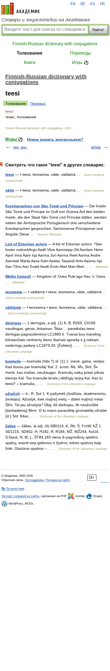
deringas (13, 323)
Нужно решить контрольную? (55, 139)
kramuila (13, 361)
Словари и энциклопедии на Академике (45, 19)
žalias (10, 426)
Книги (29, 62)
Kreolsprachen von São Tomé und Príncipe (44, 206)
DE (82, 4)
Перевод (37, 103)
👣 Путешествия (12, 488)
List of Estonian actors (26, 244)
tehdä (96, 147)
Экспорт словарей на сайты (20, 496)
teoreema (13, 292)
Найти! (98, 30)
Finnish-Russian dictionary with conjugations (55, 43)
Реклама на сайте (58, 480)
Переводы (80, 53)
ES (92, 4)
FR (102, 4)
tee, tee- (20, 147)
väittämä (13, 307)
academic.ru (20, 8)
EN (72, 4)
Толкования (29, 53)
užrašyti (12, 393)
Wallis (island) (18, 276)
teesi (9, 174)
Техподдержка (34, 480)
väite (9, 190)
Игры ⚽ (80, 62)
